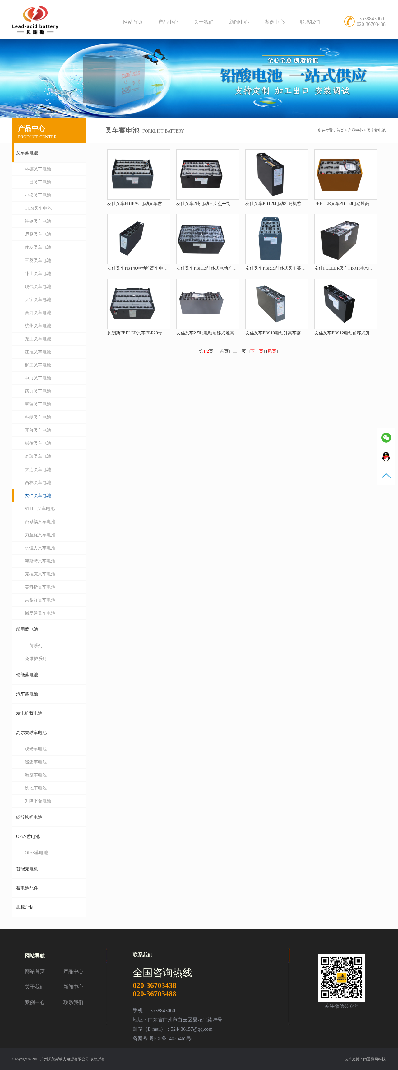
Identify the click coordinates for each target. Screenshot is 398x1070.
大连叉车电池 (38, 469)
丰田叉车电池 (38, 182)
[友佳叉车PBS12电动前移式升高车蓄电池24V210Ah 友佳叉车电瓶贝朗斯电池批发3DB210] (339, 327)
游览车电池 (36, 775)
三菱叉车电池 (38, 260)
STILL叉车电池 (40, 508)
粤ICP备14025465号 (170, 1038)
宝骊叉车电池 (38, 404)
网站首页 (133, 22)
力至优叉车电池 (40, 535)
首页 (340, 130)
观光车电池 (36, 749)
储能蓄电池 (27, 674)
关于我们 (204, 22)
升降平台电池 (38, 801)
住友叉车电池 (38, 247)
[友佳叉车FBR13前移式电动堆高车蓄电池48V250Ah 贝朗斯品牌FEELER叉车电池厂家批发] (201, 262)
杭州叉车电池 (38, 325)
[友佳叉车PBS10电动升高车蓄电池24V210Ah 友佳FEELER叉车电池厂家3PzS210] (270, 327)
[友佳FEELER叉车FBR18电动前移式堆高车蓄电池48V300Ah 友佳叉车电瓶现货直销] (339, 262)
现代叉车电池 (38, 286)
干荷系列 (33, 645)
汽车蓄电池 (27, 694)
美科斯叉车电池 (40, 587)
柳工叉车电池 (38, 365)
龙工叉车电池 (38, 339)
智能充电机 (27, 869)
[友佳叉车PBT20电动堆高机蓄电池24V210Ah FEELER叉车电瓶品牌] (270, 197)
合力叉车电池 (38, 312)
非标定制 (25, 907)
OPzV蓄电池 (28, 836)
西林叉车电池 (38, 482)
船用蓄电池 (27, 629)
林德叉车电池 (38, 169)
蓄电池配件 (27, 888)
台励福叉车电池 (40, 521)
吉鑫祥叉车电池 (40, 600)
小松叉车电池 (38, 195)
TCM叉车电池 (38, 208)
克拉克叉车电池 (40, 574)
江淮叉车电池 (38, 352)
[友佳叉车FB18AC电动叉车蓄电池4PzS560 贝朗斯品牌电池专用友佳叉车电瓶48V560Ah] (132, 197)
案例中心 (275, 22)
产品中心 (168, 22)
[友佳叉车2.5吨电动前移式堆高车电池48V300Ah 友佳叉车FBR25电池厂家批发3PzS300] (201, 327)
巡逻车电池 (36, 762)
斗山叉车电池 (38, 273)
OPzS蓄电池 (36, 852)
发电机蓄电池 (29, 713)
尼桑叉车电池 (38, 234)
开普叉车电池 (38, 430)
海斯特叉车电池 (40, 561)
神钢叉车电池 (38, 221)
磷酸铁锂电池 (29, 817)
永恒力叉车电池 (40, 548)
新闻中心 (239, 22)
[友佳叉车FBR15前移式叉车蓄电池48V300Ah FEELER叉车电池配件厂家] (270, 262)
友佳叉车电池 (38, 495)
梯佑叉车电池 (38, 443)
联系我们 (310, 22)
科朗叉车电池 (38, 417)
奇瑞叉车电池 (38, 456)
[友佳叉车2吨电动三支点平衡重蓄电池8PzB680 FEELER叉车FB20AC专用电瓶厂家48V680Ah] (201, 197)
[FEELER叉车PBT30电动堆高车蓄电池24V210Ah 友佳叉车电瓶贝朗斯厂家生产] (339, 197)
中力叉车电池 (38, 378)
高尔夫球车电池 (31, 732)
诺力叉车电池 (38, 391)
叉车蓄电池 (376, 130)
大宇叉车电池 (38, 299)
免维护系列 (36, 658)
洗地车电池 (36, 788)
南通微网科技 (374, 1059)
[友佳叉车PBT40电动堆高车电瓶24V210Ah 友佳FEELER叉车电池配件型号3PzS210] (132, 262)
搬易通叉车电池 (40, 613)
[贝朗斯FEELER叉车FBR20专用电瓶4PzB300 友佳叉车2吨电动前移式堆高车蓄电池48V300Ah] (132, 327)
